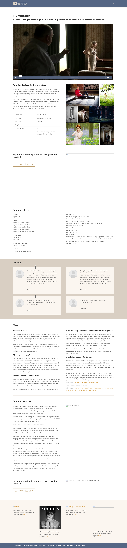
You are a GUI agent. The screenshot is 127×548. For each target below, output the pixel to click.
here (24, 515)
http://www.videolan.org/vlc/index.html (85, 382)
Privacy (72, 545)
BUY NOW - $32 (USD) (24, 164)
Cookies (78, 545)
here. (75, 515)
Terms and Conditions (62, 545)
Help (83, 545)
